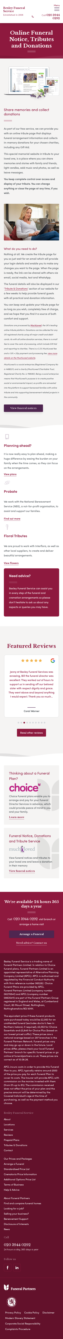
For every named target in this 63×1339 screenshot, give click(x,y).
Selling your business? (16, 1213)
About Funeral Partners (17, 1198)
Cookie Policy (31, 1312)
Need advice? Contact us (31, 942)
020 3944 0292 (53, 16)
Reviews (8, 1135)
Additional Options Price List (20, 1179)
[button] (18, 722)
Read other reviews (31, 732)
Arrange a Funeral (31, 934)
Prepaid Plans (11, 1140)
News (7, 1229)
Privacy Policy (13, 1312)
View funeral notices (23, 408)
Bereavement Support (16, 1219)
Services (8, 1129)
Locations (9, 1124)
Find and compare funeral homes (22, 1203)
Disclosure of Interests (16, 1224)
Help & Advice (11, 1189)
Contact (8, 1150)
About (7, 1119)
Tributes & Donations (15, 1145)
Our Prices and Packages (18, 1158)
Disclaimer (48, 1312)
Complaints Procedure (17, 1329)
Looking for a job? (14, 1208)
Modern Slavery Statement (20, 1318)
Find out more (12, 518)
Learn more (16, 817)
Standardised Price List (17, 1169)
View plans (10, 474)
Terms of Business (14, 1184)
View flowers (11, 563)
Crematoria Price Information (20, 1174)
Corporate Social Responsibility (22, 1323)
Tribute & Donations (16, 288)
